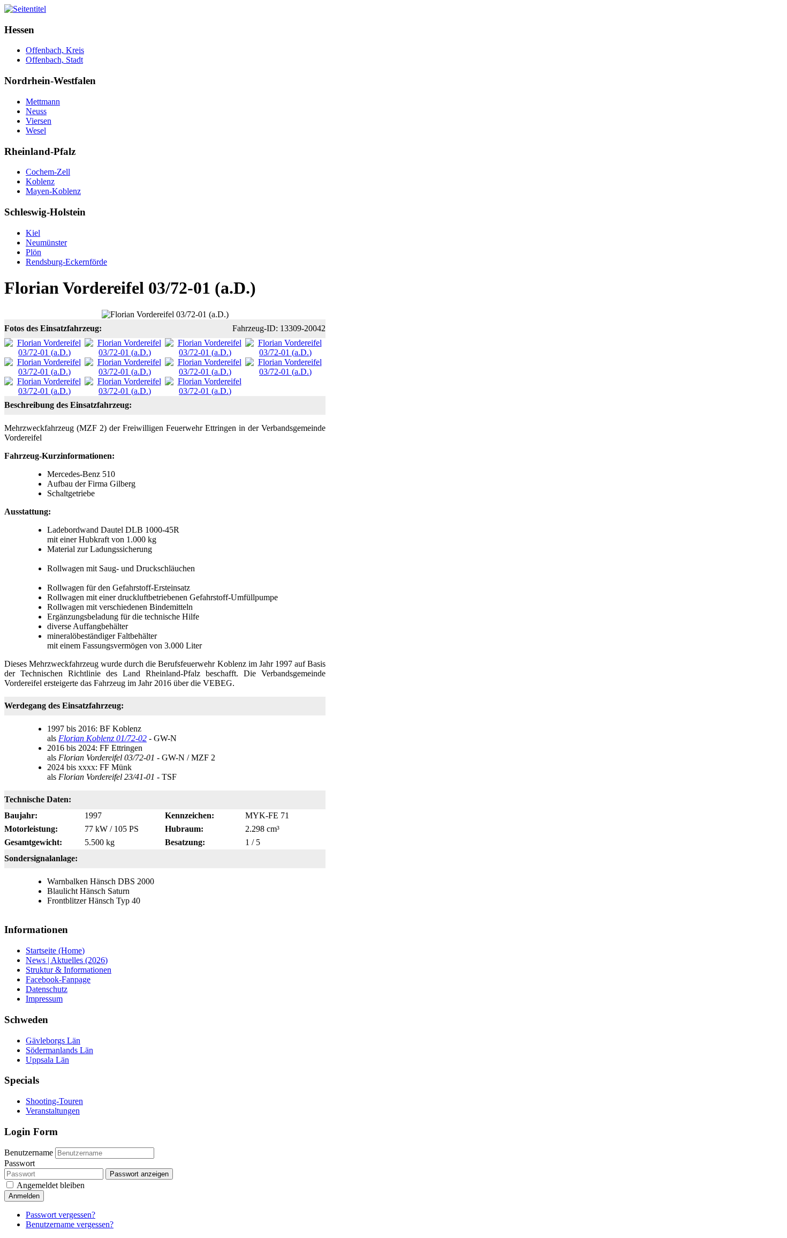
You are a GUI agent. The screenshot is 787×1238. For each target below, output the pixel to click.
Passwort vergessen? (60, 1214)
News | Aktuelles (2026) (67, 960)
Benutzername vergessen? (69, 1224)
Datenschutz (46, 989)
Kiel (33, 232)
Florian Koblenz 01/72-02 (102, 738)
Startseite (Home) (55, 950)
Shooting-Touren (54, 1101)
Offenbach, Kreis (55, 50)
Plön (33, 252)
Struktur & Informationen (68, 969)
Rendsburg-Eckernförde (66, 261)
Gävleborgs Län (53, 1040)
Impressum (44, 998)
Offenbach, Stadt (54, 59)
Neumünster (46, 242)
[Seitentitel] (25, 8)
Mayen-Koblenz (53, 191)
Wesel (36, 130)
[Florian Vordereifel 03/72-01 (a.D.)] (44, 352)
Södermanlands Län (59, 1050)
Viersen (38, 120)
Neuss (36, 111)
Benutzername (28, 1152)
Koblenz (40, 181)
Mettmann (43, 101)
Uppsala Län (47, 1059)
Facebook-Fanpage (58, 979)
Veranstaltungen (53, 1110)
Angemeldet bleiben (51, 1185)
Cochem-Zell (48, 171)
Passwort (19, 1163)
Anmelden (24, 1196)
